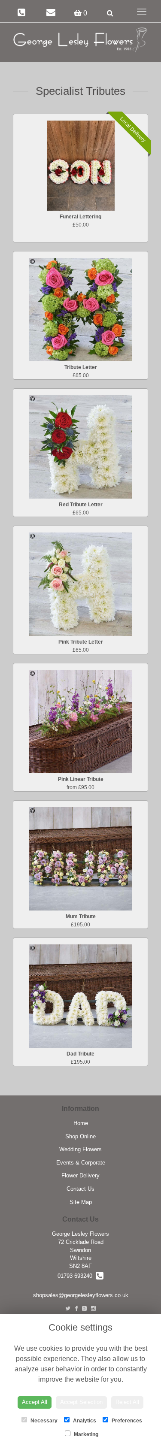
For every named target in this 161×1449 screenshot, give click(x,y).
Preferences (126, 1421)
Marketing (85, 1434)
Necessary (43, 1421)
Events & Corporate (80, 1162)
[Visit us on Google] (84, 1308)
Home (80, 1123)
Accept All (34, 1402)
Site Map (81, 1202)
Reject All (127, 1402)
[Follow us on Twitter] (67, 1308)
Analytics (84, 1421)
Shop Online (80, 1136)
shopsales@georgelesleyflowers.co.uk (80, 1295)
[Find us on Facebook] (76, 1308)
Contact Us (80, 1189)
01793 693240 (77, 1276)
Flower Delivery (80, 1175)
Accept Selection (81, 1402)
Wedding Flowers (80, 1149)
